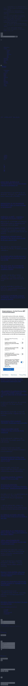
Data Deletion (5, 374)
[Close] (24, 311)
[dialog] (14, 343)
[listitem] (14, 339)
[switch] (22, 343)
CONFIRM (8, 369)
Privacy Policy (22, 374)
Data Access (14, 374)
